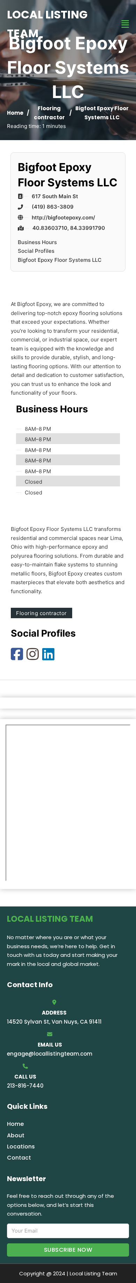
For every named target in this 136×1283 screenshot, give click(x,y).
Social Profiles (36, 251)
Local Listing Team (47, 24)
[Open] (125, 24)
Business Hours (37, 242)
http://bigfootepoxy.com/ (63, 217)
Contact (19, 1158)
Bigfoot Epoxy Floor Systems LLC (59, 260)
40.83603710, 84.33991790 (68, 228)
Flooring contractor (41, 613)
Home (15, 112)
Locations (21, 1147)
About (15, 1135)
